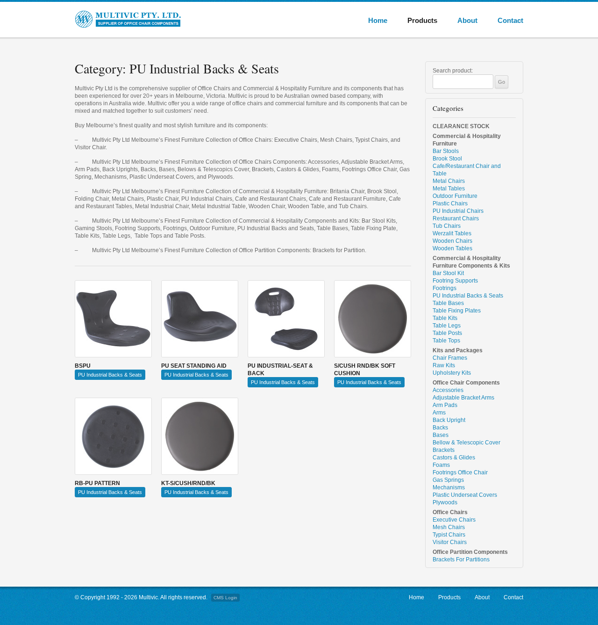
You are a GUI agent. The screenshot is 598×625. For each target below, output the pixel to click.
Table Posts (447, 333)
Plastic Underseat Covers (465, 495)
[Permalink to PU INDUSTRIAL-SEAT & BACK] (286, 318)
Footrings (444, 288)
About (467, 20)
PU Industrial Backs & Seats (110, 375)
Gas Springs (448, 480)
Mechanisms (449, 487)
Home (377, 20)
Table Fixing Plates (457, 310)
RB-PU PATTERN (97, 483)
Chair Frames (450, 358)
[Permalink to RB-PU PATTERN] (113, 436)
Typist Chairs (449, 534)
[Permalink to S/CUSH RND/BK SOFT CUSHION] (372, 318)
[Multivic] (140, 19)
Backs (440, 427)
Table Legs (447, 325)
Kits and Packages (458, 350)
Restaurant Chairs (456, 218)
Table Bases (448, 303)
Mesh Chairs (449, 527)
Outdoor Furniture (455, 196)
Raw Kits (444, 365)
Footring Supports (455, 280)
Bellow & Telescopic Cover (466, 442)
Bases (440, 435)
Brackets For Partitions (461, 559)
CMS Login (225, 597)
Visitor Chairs (450, 542)
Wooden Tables (452, 248)
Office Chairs (450, 512)
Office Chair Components (466, 382)
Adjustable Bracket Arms (463, 397)
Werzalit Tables (452, 233)
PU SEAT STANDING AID (194, 366)
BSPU (83, 366)
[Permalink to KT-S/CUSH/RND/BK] (199, 436)
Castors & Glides (454, 457)
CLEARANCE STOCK (461, 126)
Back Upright (449, 420)
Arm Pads (445, 405)
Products (422, 20)
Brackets (444, 450)
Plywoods (445, 502)
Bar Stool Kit (448, 273)
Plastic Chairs (450, 203)
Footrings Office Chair (460, 472)
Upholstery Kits (452, 373)
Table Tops (446, 340)
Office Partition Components (470, 552)
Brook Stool (447, 158)
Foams (441, 465)
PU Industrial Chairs (458, 211)
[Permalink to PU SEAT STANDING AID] (199, 318)
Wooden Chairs (452, 241)
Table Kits (445, 318)
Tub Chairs (447, 226)
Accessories (448, 390)
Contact (510, 20)
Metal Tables (449, 188)
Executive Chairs (454, 519)
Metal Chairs (449, 181)
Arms (439, 412)
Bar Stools (446, 151)
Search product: (453, 70)
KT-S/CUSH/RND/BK (188, 483)
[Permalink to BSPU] (113, 318)
